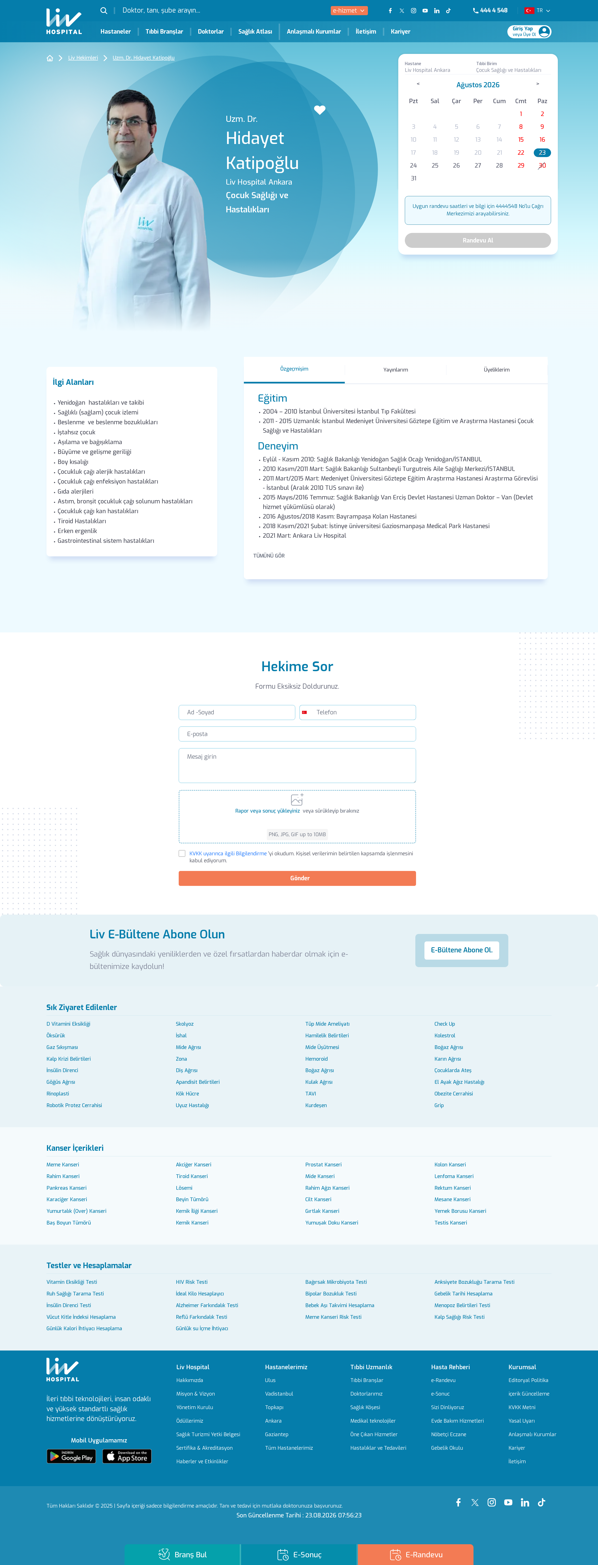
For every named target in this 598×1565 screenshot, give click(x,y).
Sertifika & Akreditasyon (204, 1448)
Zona (181, 1059)
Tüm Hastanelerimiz (289, 1448)
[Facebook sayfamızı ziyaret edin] (390, 11)
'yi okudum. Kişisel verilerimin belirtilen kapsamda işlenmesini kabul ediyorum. (301, 857)
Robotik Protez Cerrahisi (74, 1105)
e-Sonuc (440, 1394)
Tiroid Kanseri (192, 1176)
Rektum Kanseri (452, 1188)
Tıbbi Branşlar (164, 31)
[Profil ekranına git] (544, 31)
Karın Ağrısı (447, 1059)
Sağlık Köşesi (365, 1407)
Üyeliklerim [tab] (497, 370)
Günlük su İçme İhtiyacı (202, 1328)
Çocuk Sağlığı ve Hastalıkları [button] (508, 70)
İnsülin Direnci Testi (68, 1305)
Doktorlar (211, 31)
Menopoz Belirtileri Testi (462, 1305)
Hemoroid (316, 1059)
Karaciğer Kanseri (66, 1199)
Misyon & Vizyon (195, 1394)
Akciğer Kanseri (193, 1164)
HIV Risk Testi (192, 1282)
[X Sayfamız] (476, 1498)
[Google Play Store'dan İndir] (71, 1456)
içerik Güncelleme (529, 1394)
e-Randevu (443, 1380)
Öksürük (55, 1035)
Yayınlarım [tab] (395, 370)
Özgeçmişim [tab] (294, 369)
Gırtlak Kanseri (322, 1211)
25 (435, 165)
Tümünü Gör (269, 556)
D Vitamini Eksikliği (68, 1024)
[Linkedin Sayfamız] (526, 1498)
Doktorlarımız (366, 1394)
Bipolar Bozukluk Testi (331, 1294)
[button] (107, 10)
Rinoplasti (57, 1094)
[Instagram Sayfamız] (493, 1498)
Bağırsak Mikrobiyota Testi (336, 1282)
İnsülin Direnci (62, 1070)
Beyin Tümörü (192, 1199)
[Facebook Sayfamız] (460, 1498)
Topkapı (274, 1407)
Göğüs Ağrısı (60, 1082)
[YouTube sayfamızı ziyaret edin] (425, 11)
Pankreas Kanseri (66, 1188)
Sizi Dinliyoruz (447, 1407)
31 (413, 178)
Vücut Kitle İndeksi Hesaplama (81, 1317)
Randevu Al (478, 240)
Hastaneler (115, 31)
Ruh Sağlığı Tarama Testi (75, 1294)
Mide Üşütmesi (322, 1047)
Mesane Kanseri (452, 1199)
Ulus (270, 1380)
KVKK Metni (522, 1407)
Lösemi (184, 1188)
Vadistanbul (279, 1394)
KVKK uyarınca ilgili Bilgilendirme (228, 853)
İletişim (366, 31)
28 (499, 165)
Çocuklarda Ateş (453, 1070)
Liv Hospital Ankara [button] (427, 70)
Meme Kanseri (62, 1164)
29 (521, 165)
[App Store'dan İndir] (127, 1456)
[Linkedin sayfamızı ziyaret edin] (437, 11)
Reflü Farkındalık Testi (201, 1317)
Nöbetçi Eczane (448, 1434)
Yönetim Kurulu (194, 1407)
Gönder (300, 878)
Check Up (444, 1024)
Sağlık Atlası (255, 31)
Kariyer (400, 31)
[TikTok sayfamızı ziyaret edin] (453, 11)
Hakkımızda (189, 1380)
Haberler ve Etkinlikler (202, 1461)
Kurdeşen (316, 1105)
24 (413, 165)
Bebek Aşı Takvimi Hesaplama (339, 1305)
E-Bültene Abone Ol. (462, 950)
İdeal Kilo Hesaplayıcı (200, 1294)
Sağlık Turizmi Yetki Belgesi (208, 1434)
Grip (439, 1105)
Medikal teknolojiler (373, 1421)
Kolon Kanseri (450, 1164)
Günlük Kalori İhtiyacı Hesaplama (84, 1328)
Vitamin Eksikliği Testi (71, 1282)
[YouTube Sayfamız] (510, 1498)
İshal (181, 1035)
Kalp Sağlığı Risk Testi (459, 1317)
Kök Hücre (187, 1094)
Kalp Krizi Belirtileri (68, 1059)
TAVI (310, 1094)
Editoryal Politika (528, 1380)
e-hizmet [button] (345, 10)
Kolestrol (444, 1035)
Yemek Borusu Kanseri (460, 1211)
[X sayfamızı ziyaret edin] (402, 11)
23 (542, 153)
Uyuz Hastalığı (192, 1105)
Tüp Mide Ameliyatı (327, 1024)
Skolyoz (185, 1024)
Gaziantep (276, 1434)
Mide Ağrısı (188, 1047)
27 (478, 165)
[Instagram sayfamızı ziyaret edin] (413, 11)
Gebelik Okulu (447, 1448)
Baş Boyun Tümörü (68, 1223)
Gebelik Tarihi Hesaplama (463, 1294)
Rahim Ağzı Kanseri (327, 1188)
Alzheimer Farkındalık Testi (207, 1305)
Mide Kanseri (320, 1176)
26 (456, 165)
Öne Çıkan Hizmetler (374, 1434)
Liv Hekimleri (83, 58)
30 (542, 165)
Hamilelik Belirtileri (327, 1035)
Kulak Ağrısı (319, 1082)
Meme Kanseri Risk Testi (333, 1317)
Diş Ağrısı (187, 1070)
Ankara (273, 1421)
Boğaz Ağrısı (448, 1047)
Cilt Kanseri (318, 1199)
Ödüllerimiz (189, 1421)
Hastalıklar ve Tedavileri (378, 1448)
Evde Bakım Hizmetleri (457, 1421)
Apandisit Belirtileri (198, 1082)
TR (540, 10)
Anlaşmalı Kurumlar (314, 31)
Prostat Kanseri (323, 1164)
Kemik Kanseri (192, 1223)
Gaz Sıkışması (62, 1047)
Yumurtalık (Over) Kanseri (76, 1211)
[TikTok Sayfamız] (543, 1498)
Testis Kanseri (450, 1223)
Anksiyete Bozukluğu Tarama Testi (474, 1282)
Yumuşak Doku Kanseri (331, 1223)
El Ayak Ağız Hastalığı (459, 1082)
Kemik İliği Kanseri (197, 1211)
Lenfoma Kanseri (454, 1176)
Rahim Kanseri (63, 1176)
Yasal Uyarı (522, 1421)
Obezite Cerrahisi (453, 1094)
